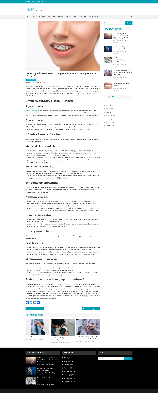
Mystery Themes (48, 391)
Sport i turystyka (71, 16)
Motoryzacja (51, 16)
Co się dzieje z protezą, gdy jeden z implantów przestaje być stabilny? (87, 338)
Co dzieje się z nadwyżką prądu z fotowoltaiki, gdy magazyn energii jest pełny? (122, 36)
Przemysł (60, 16)
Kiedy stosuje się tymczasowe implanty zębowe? (60, 339)
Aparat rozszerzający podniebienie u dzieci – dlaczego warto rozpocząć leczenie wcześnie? (91, 309)
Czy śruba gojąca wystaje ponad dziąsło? (121, 85)
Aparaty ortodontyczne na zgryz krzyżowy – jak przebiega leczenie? (36, 309)
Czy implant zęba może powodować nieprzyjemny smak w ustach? (121, 60)
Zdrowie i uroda (93, 16)
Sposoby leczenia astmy (33, 337)
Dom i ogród (41, 16)
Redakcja (44, 82)
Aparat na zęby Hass (31, 110)
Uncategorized (110, 122)
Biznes (33, 16)
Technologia (82, 16)
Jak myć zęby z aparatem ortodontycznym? (121, 48)
